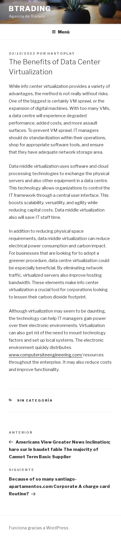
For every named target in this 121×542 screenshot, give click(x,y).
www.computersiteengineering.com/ (46, 355)
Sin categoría (35, 400)
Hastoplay (61, 53)
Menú (64, 31)
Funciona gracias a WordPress (38, 527)
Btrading (30, 8)
